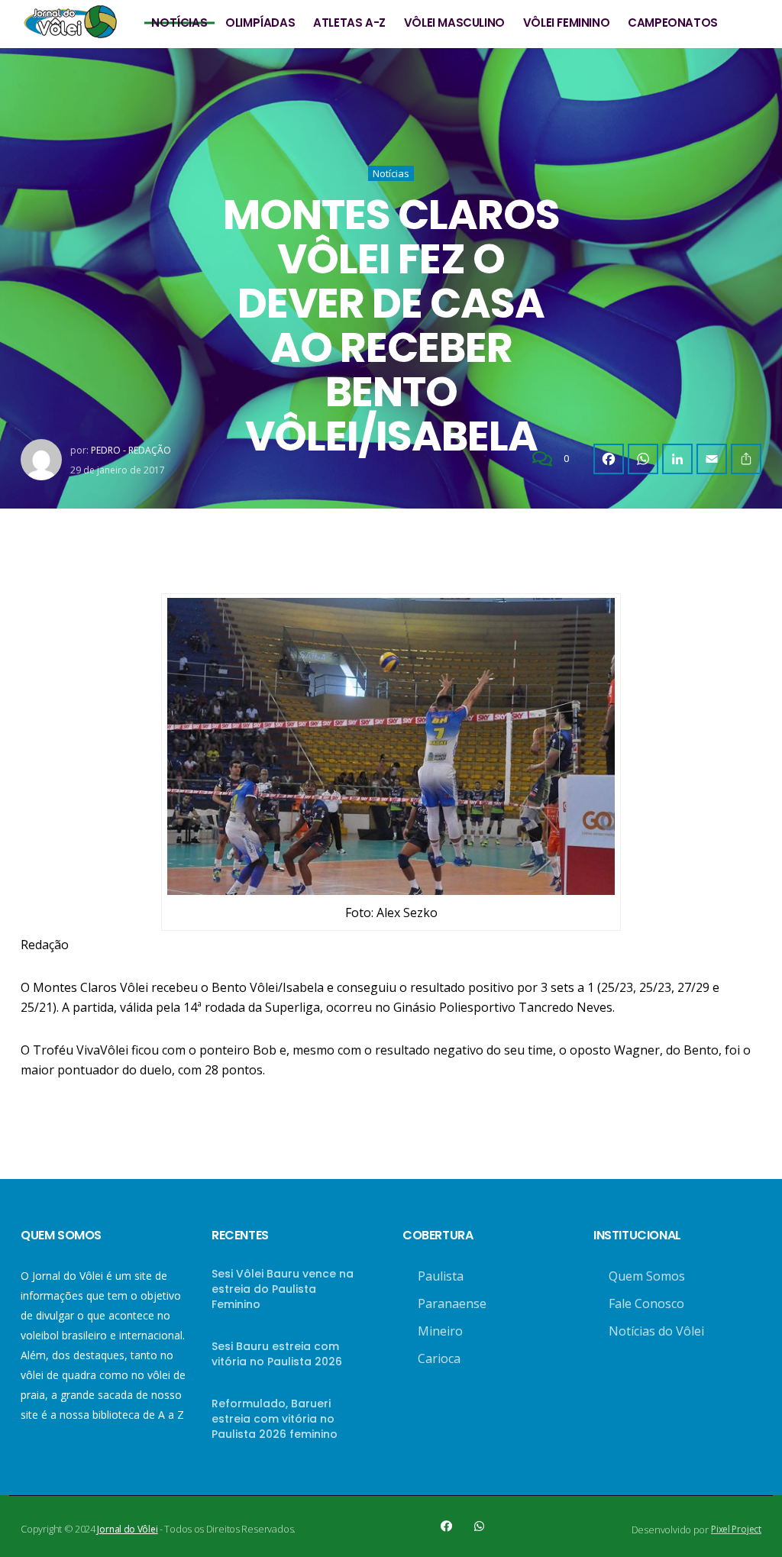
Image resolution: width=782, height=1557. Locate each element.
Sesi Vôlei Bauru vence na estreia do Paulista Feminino (283, 1289)
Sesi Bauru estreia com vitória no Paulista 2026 (277, 1354)
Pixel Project (736, 1529)
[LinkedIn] (677, 459)
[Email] (711, 459)
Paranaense (452, 1303)
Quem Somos (647, 1276)
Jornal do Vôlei (127, 1529)
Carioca (439, 1358)
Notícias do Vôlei (656, 1331)
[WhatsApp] (643, 459)
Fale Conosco (646, 1303)
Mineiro (440, 1331)
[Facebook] (608, 459)
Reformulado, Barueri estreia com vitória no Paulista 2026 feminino (275, 1419)
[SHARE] (746, 459)
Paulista (441, 1276)
